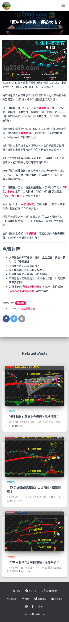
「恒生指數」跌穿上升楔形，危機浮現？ (33, 417)
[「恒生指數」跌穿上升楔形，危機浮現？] (34, 385)
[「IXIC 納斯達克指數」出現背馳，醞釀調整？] (34, 456)
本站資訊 (32, 591)
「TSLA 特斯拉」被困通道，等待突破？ (33, 562)
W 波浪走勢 (27, 204)
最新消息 (42, 599)
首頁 (18, 591)
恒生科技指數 (28, 308)
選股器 (13, 599)
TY (26, 606)
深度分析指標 (51, 591)
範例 (27, 599)
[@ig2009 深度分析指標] (7, 6)
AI (10, 308)
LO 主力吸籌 (12, 195)
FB (33, 606)
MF (14, 308)
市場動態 (20, 303)
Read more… (17, 426)
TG (42, 607)
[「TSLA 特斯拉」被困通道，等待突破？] (34, 531)
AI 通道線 (43, 108)
